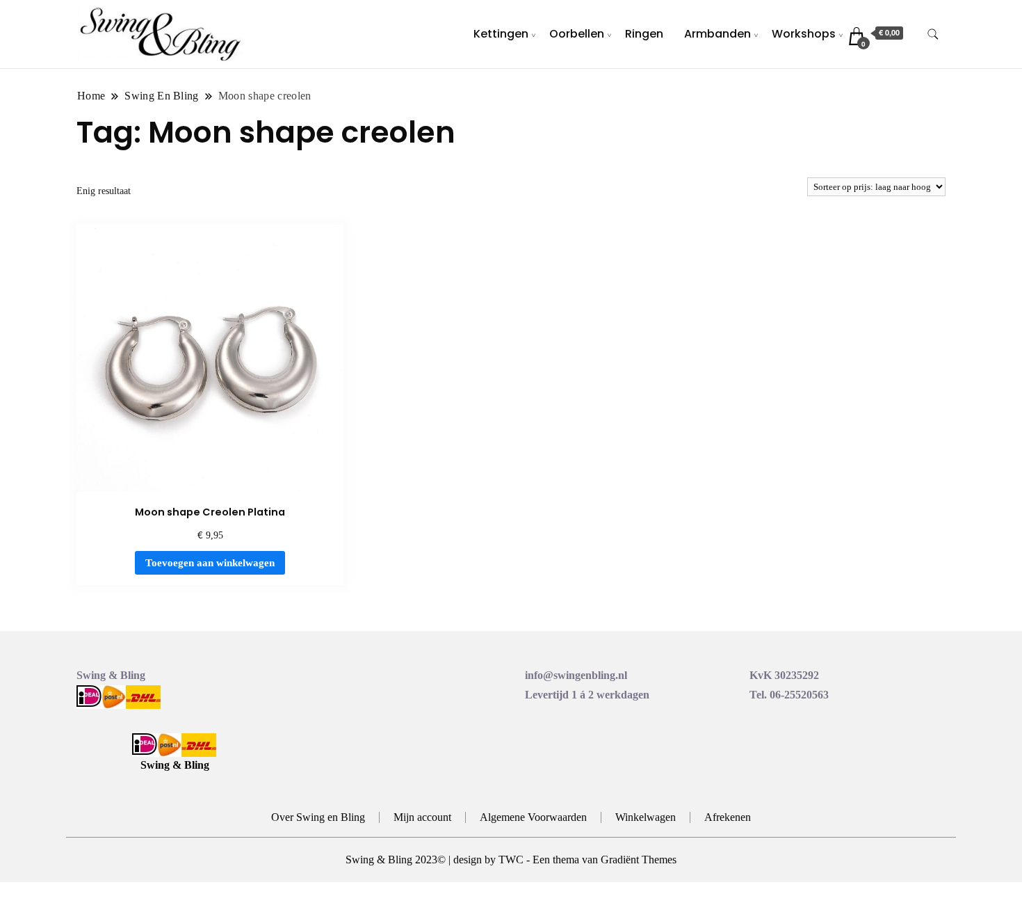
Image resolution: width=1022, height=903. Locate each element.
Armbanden (717, 34)
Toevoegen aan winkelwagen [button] (210, 562)
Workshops (804, 34)
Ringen (644, 34)
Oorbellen (576, 34)
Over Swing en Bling (318, 817)
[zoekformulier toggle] (933, 34)
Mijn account (422, 817)
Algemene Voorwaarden (533, 817)
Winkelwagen (645, 817)
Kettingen (500, 34)
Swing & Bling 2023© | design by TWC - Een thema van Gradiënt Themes (511, 859)
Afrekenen (727, 817)
